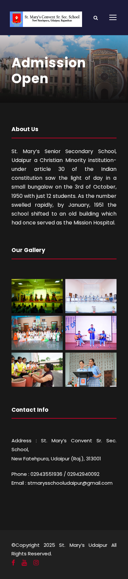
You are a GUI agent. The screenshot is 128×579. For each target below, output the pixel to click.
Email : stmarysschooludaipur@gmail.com (62, 482)
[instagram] (36, 563)
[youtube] (24, 563)
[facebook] (13, 563)
